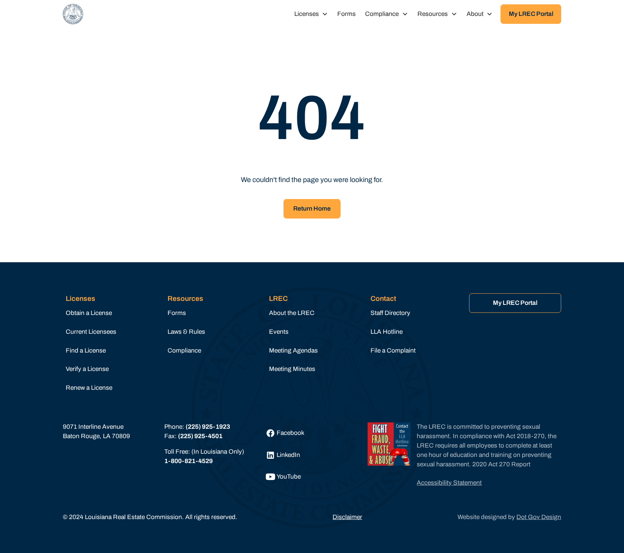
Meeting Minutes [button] (292, 369)
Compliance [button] (184, 350)
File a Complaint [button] (393, 350)
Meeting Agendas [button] (293, 350)
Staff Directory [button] (390, 313)
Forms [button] (346, 13)
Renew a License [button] (89, 387)
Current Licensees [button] (91, 331)
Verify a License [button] (87, 369)
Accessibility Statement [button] (449, 482)
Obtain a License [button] (89, 313)
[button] (73, 14)
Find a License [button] (86, 350)
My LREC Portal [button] (531, 13)
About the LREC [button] (292, 313)
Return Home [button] (312, 208)
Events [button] (279, 331)
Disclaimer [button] (347, 517)
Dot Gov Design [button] (538, 517)
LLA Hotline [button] (386, 331)
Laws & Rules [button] (186, 331)
